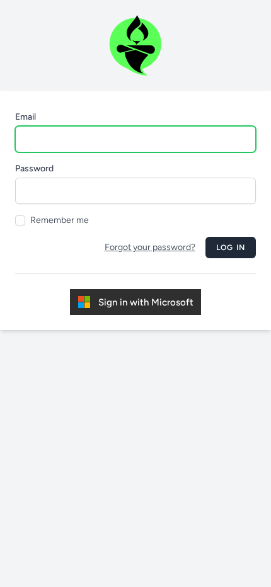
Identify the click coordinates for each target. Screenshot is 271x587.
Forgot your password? (150, 247)
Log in (230, 247)
